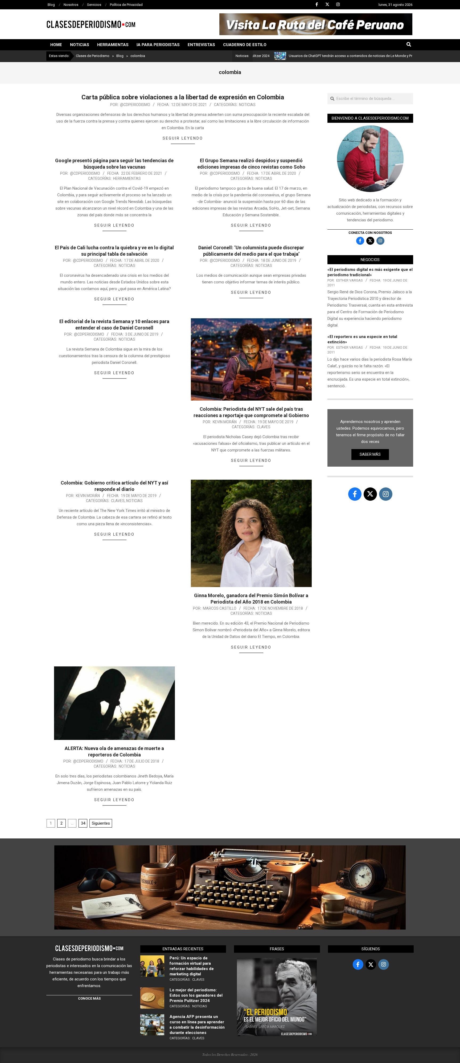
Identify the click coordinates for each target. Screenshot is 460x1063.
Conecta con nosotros (370, 233)
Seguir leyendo (183, 138)
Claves (263, 427)
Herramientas (127, 178)
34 (83, 823)
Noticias (247, 105)
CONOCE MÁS (89, 998)
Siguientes (101, 823)
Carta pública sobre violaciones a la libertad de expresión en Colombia (182, 97)
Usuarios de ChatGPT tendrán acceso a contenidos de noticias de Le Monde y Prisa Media (325, 56)
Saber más (370, 454)
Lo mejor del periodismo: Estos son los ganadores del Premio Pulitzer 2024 (196, 995)
